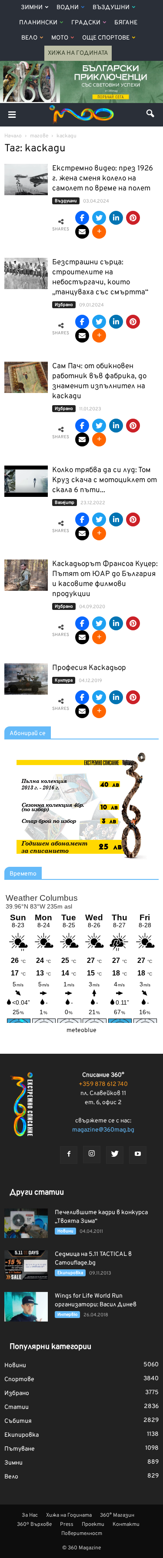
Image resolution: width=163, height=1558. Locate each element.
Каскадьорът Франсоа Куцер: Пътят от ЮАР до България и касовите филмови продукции (105, 579)
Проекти (93, 1524)
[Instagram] (91, 1154)
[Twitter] (114, 1155)
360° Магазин (117, 1515)
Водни (68, 7)
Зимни (32, 7)
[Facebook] (68, 1155)
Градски (85, 23)
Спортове (19, 1379)
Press (66, 1524)
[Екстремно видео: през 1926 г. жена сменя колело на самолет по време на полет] (26, 180)
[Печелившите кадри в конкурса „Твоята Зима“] (26, 1223)
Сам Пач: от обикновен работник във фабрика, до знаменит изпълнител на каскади (99, 381)
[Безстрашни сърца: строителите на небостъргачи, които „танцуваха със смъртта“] (26, 274)
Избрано (64, 305)
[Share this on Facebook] (82, 218)
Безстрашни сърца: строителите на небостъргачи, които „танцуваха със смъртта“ (100, 277)
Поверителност (81, 1533)
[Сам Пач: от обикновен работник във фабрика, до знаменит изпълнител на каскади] (26, 377)
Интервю (67, 1315)
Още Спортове (106, 38)
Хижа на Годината (78, 53)
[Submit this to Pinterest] (133, 218)
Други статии (37, 1193)
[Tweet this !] (99, 218)
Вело (29, 38)
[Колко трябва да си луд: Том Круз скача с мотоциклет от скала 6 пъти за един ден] (26, 481)
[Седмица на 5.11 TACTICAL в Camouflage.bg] (26, 1265)
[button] (151, 115)
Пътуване (19, 1449)
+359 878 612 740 (103, 1084)
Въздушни (111, 7)
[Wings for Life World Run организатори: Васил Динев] (26, 1307)
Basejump (64, 503)
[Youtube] (137, 1155)
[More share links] (99, 232)
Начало (13, 136)
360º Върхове (34, 1524)
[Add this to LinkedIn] (116, 218)
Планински (38, 23)
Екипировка (70, 1273)
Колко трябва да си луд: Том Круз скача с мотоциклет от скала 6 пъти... (104, 480)
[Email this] (82, 232)
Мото (59, 38)
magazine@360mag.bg (103, 1130)
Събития (18, 1421)
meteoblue (81, 1030)
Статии (16, 1407)
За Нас (30, 1515)
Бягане (125, 23)
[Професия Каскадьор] (26, 679)
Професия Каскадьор (89, 668)
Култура (64, 680)
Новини (65, 1231)
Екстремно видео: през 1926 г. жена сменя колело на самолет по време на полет (102, 178)
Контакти (126, 1524)
